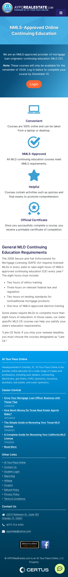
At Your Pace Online (15, 462)
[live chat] (60, 569)
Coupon (8, 485)
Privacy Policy (11, 494)
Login (34, 84)
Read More (10, 446)
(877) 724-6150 (15, 524)
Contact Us (10, 467)
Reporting (9, 476)
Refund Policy (11, 489)
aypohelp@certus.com (18, 531)
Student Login (11, 471)
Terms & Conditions (14, 498)
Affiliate (8, 480)
